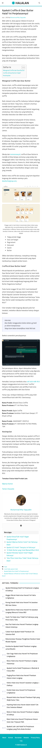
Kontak (10, 737)
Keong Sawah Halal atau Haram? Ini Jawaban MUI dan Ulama (22, 603)
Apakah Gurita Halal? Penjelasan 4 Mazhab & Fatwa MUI (23, 669)
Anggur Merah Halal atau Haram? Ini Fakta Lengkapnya (21, 596)
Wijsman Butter (7, 483)
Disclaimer (18, 737)
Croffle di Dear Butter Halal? (12, 73)
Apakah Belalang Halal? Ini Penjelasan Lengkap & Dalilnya (22, 589)
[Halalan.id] (20, 3)
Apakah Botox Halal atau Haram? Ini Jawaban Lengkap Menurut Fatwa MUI (22, 611)
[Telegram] (21, 526)
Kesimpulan (6, 75)
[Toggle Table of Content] (22, 67)
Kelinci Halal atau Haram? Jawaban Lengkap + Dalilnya (23, 684)
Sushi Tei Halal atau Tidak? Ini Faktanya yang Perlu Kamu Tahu (22, 618)
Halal (5, 567)
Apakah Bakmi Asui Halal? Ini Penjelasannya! (16, 571)
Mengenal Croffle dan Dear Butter (14, 70)
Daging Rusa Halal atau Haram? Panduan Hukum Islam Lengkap (21, 676)
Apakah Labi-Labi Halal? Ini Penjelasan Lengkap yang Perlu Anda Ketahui (20, 727)
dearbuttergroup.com (9, 181)
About (4, 737)
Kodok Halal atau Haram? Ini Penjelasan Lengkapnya (21, 691)
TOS (21, 741)
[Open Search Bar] (39, 3)
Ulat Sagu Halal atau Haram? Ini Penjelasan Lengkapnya (22, 655)
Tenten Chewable (8, 489)
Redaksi (26, 737)
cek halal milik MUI (33, 381)
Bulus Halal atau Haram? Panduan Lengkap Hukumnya (22, 662)
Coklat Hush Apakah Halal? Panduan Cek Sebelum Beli (20, 633)
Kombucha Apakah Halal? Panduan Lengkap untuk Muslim (21, 647)
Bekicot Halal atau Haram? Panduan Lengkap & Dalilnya (23, 713)
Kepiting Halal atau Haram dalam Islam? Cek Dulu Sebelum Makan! (22, 706)
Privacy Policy (35, 737)
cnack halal (7, 569)
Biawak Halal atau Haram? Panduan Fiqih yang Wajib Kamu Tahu (23, 698)
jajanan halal (14, 569)
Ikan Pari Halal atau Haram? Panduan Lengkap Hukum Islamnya (22, 625)
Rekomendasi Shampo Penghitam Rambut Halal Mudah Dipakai (23, 640)
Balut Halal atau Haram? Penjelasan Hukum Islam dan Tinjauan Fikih (22, 720)
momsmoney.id (15, 154)
